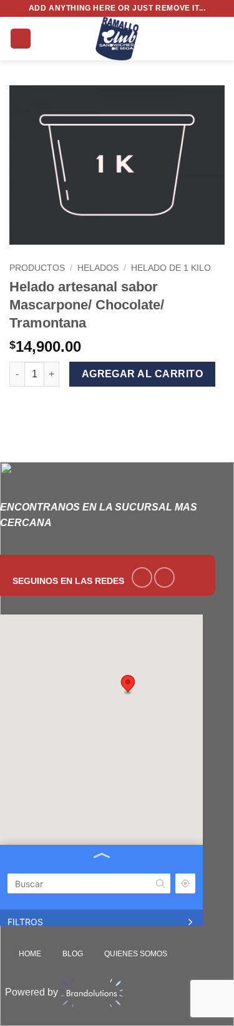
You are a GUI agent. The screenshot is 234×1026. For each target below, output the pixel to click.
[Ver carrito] (218, 38)
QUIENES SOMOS (135, 953)
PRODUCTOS (37, 268)
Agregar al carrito (142, 374)
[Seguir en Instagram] (164, 577)
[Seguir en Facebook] (142, 577)
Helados (98, 268)
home (30, 953)
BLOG (72, 953)
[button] (21, 39)
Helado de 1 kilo (171, 268)
